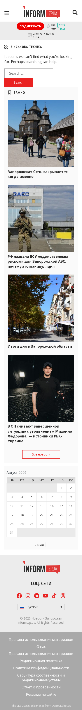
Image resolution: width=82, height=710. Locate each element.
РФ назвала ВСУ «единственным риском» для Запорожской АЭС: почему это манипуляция (38, 261)
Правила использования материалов (41, 639)
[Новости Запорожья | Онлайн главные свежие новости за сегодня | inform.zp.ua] (41, 13)
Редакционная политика (41, 660)
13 (42, 506)
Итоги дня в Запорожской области (40, 346)
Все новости (41, 454)
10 (12, 506)
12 (31, 506)
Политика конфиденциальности (41, 668)
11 (22, 506)
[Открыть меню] (6, 13)
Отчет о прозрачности (41, 687)
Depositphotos (61, 706)
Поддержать (30, 26)
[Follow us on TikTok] (54, 596)
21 (52, 515)
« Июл (39, 545)
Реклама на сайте (41, 694)
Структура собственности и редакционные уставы (41, 677)
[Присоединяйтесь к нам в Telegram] (36, 596)
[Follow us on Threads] (63, 596)
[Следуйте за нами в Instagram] (28, 596)
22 (61, 515)
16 (71, 506)
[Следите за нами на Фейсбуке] (19, 596)
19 (31, 515)
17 (12, 515)
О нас (41, 646)
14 (52, 506)
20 (42, 515)
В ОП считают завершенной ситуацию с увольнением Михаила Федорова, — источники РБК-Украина (40, 433)
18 (22, 515)
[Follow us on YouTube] (45, 596)
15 (61, 506)
